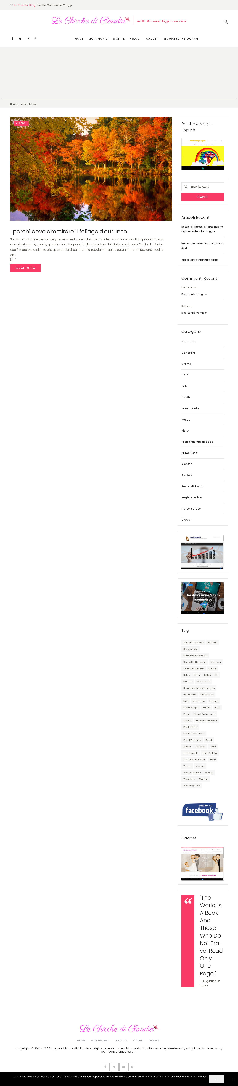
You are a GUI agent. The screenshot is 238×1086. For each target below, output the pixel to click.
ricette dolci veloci (194, 733)
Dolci (185, 375)
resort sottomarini (204, 714)
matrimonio (206, 694)
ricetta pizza (190, 727)
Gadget (152, 39)
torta (213, 746)
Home (79, 39)
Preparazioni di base (197, 442)
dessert (212, 668)
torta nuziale (190, 753)
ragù (186, 714)
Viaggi (135, 39)
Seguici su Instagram (180, 39)
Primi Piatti (189, 453)
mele (185, 701)
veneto (187, 766)
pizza (217, 707)
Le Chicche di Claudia (73, 1048)
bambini (212, 642)
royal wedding (192, 740)
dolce (186, 675)
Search (202, 197)
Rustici (186, 475)
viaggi (209, 772)
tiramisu (200, 746)
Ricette (119, 39)
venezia (200, 766)
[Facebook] (12, 38)
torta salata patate (194, 759)
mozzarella (199, 701)
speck (208, 740)
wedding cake (191, 785)
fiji (216, 675)
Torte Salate (191, 508)
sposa (187, 746)
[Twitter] (20, 38)
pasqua (213, 701)
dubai (207, 675)
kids (184, 386)
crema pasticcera (193, 668)
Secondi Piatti (192, 486)
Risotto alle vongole (194, 294)
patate (206, 707)
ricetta (187, 720)
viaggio (203, 779)
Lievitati (187, 397)
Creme (186, 364)
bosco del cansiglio (194, 662)
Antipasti (188, 341)
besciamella (190, 649)
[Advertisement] (119, 73)
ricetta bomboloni (206, 720)
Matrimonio (98, 39)
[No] (233, 1079)
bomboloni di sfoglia (195, 655)
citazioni (216, 662)
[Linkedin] (28, 38)
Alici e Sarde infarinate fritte (199, 260)
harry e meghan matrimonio (199, 688)
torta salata (209, 753)
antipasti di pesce (193, 642)
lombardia (189, 694)
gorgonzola (203, 681)
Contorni (188, 353)
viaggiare (189, 779)
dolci (197, 675)
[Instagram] (36, 38)
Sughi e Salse (191, 497)
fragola (187, 681)
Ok (217, 1078)
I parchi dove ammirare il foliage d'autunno (68, 231)
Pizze (185, 430)
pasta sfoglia (191, 707)
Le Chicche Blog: (25, 5)
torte (213, 759)
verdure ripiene (192, 772)
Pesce (186, 419)
